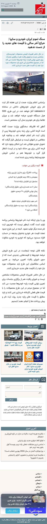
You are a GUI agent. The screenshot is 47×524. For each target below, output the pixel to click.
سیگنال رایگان (12, 510)
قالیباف (27, 316)
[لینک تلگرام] (42, 319)
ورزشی (38, 487)
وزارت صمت (9, 316)
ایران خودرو (19, 316)
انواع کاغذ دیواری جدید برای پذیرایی (30, 440)
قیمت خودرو (35, 316)
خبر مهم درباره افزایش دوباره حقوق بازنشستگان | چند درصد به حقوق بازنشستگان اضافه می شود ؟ (21, 206)
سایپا (43, 316)
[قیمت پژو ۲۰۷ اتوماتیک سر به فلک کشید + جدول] (13, 335)
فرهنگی (38, 483)
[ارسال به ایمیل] (3, 23)
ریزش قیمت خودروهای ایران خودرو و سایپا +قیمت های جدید (33, 345)
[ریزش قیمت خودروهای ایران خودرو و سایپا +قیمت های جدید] (33, 335)
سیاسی (38, 474)
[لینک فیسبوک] (36, 319)
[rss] (14, 6)
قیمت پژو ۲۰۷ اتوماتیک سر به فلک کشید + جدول (13, 344)
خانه (43, 32)
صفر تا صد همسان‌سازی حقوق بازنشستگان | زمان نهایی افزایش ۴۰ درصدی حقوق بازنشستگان (21, 191)
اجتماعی (38, 480)
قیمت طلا (37, 32)
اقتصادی (38, 477)
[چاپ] (7, 23)
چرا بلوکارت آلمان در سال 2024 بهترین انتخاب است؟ (24, 451)
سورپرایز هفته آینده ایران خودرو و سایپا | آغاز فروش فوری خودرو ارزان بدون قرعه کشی (33, 368)
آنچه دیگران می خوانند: (31, 165)
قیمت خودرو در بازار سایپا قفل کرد (13, 365)
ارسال (11, 400)
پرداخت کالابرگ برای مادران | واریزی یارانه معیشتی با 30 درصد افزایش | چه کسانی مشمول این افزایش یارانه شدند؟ (22, 177)
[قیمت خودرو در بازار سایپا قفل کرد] (13, 356)
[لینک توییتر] (39, 319)
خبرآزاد (23, 520)
